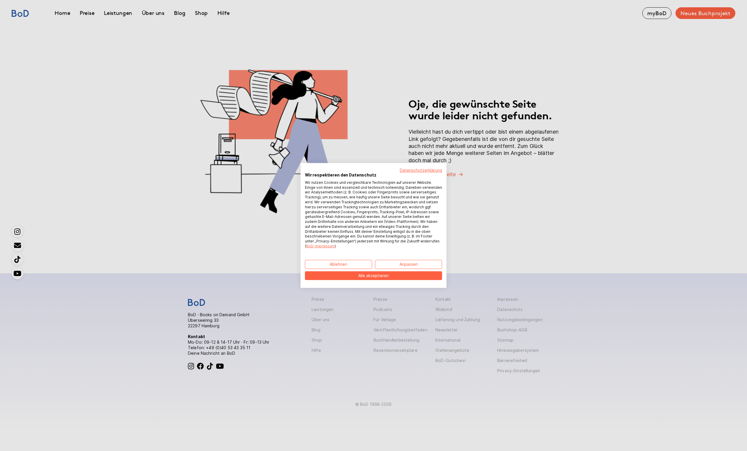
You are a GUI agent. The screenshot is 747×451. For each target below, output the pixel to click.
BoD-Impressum (320, 246)
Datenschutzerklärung (421, 170)
